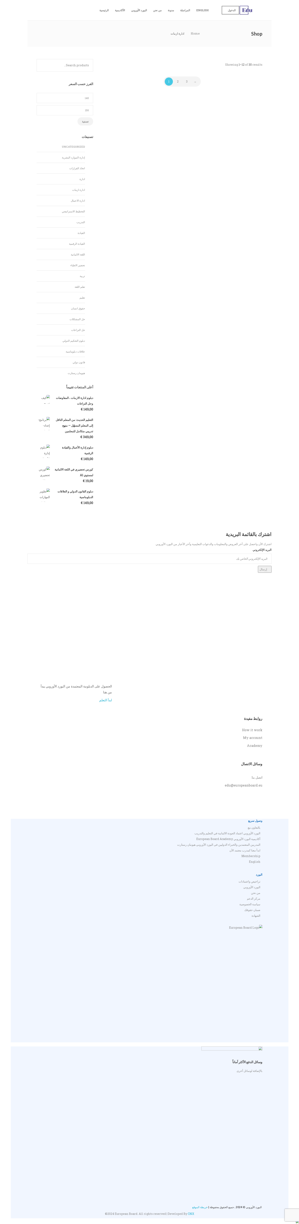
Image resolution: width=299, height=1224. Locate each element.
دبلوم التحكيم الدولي (73, 341)
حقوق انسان (78, 308)
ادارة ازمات (78, 190)
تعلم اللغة (80, 287)
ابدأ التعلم (105, 700)
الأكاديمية (120, 10)
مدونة (171, 10)
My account (252, 737)
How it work (252, 730)
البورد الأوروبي (139, 10)
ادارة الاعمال (78, 200)
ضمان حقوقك (252, 910)
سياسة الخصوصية (249, 904)
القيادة (81, 233)
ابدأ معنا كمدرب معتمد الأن (244, 850)
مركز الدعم (253, 898)
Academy (254, 745)
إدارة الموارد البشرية (73, 157)
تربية (82, 276)
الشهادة (256, 915)
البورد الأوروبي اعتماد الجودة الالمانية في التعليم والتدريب (227, 833)
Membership (250, 856)
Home (195, 33)
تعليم (82, 297)
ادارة (82, 179)
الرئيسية (104, 10)
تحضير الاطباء (77, 265)
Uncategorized (73, 146)
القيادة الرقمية (77, 243)
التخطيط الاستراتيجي (73, 211)
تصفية (85, 121)
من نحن (157, 10)
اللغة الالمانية (78, 254)
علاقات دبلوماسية (75, 351)
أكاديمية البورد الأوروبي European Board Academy (228, 839)
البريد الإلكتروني (262, 550)
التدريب (80, 222)
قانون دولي (79, 362)
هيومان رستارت (76, 373)
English (202, 10)
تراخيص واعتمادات (249, 881)
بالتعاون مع (254, 827)
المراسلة (185, 10)
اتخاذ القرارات (77, 168)
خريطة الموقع (200, 1207)
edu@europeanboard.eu (243, 785)
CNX (191, 1214)
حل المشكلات (77, 319)
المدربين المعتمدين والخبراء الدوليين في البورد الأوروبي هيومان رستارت (218, 845)
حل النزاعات (78, 330)
